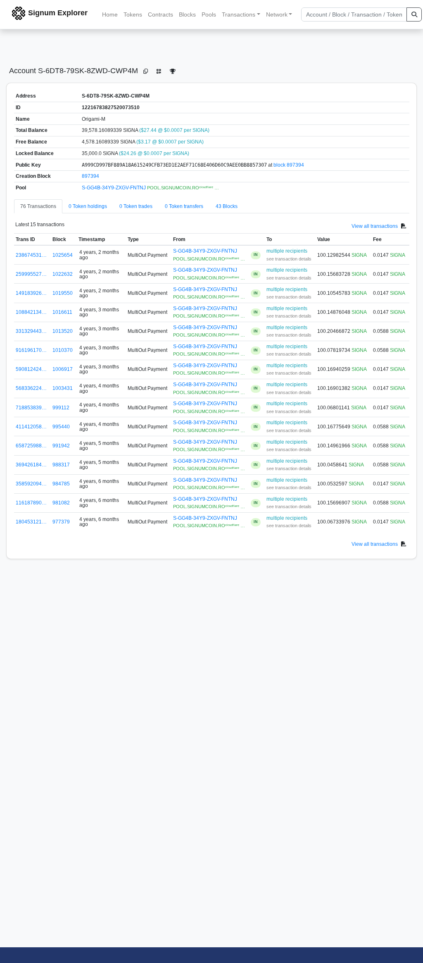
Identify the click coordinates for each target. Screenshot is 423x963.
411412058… (31, 427)
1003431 (62, 388)
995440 (61, 427)
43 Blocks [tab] (227, 206)
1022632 (62, 274)
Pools (209, 14)
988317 (61, 465)
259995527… (31, 274)
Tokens (133, 14)
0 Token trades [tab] (135, 206)
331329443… (31, 331)
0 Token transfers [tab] (184, 206)
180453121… (31, 522)
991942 (61, 446)
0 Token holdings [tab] (88, 206)
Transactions (238, 14)
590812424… (31, 369)
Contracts (160, 14)
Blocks (187, 14)
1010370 (62, 350)
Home (110, 14)
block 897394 (288, 165)
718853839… (31, 408)
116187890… (31, 503)
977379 (61, 522)
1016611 (62, 312)
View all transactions (375, 226)
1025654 (62, 255)
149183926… (31, 293)
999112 (60, 408)
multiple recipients (286, 251)
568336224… (31, 388)
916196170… (31, 350)
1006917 (62, 369)
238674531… (31, 255)
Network (277, 14)
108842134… (31, 312)
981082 (61, 503)
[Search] (414, 14)
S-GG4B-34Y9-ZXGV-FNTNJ (114, 188)
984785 (61, 484)
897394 (90, 176)
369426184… (31, 465)
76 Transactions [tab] (38, 206)
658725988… (31, 446)
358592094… (31, 484)
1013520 (62, 331)
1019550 (62, 293)
